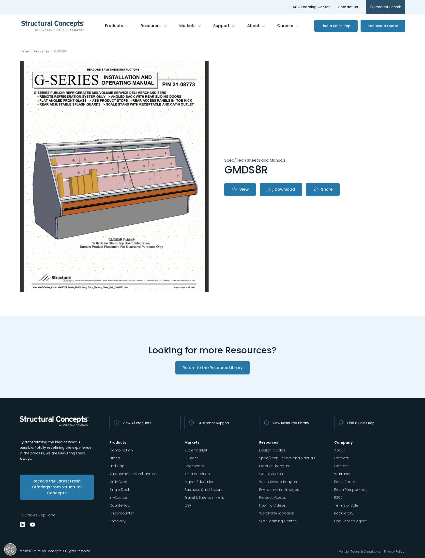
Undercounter (121, 513)
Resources (151, 26)
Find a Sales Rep (335, 25)
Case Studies (271, 473)
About (253, 26)
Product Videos (272, 497)
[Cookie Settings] (10, 549)
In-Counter (119, 497)
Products (114, 26)
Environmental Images (279, 489)
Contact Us (348, 6)
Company (343, 442)
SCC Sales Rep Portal (38, 515)
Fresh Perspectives (350, 489)
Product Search (388, 6)
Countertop (119, 505)
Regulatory (343, 513)
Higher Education (199, 481)
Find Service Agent (350, 521)
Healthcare (194, 466)
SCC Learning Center (311, 6)
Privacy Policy (394, 551)
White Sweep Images (278, 481)
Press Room (344, 481)
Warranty (342, 473)
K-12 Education (197, 473)
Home (24, 51)
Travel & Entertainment (204, 497)
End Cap (116, 466)
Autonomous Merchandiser (133, 473)
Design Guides (272, 450)
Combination (121, 450)
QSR (187, 505)
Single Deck (119, 489)
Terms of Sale (346, 505)
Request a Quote (383, 25)
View (244, 189)
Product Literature (274, 466)
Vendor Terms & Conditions (359, 551)
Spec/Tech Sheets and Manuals (287, 458)
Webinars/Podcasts (276, 513)
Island (114, 458)
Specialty (117, 521)
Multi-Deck (118, 481)
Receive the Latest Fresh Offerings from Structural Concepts (57, 487)
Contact (341, 466)
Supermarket (195, 450)
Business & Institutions (203, 489)
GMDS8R (60, 51)
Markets (187, 26)
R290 (338, 497)
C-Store (191, 458)
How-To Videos (272, 505)
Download (285, 189)
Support (221, 26)
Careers (285, 26)
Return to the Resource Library (212, 368)
